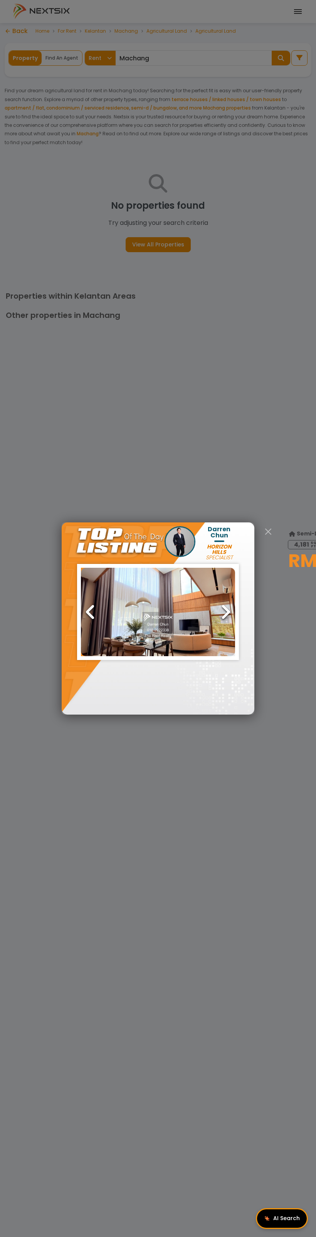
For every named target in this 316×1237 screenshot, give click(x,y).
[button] (158, 612)
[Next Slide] (225, 612)
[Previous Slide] (90, 612)
